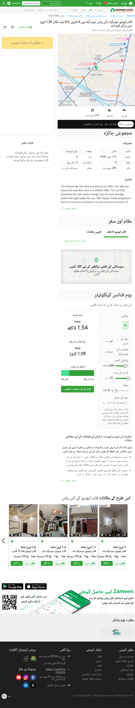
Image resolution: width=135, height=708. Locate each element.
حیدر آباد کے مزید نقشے (74, 241)
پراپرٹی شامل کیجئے (92, 678)
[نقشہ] (19, 535)
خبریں (99, 661)
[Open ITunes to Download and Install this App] (35, 589)
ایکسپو (98, 670)
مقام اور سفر (111, 124)
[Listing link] (23, 536)
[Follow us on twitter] (32, 688)
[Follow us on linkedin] (25, 688)
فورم (99, 665)
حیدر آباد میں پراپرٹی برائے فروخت (31, 153)
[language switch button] (16, 3)
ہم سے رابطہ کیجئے (124, 661)
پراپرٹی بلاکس (111, 3)
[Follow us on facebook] (32, 680)
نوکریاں (129, 665)
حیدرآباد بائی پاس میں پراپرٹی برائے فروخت (27, 156)
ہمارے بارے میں (126, 656)
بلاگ (99, 656)
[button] (108, 341)
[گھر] (131, 3)
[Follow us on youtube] (17, 680)
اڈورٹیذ (129, 674)
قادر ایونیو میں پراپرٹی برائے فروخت (30, 160)
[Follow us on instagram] (25, 680)
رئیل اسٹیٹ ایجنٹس (92, 674)
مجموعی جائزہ (126, 124)
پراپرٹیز (124, 3)
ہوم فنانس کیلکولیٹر (93, 124)
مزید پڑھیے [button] (70, 208)
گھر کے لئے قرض (24, 27)
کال (15, 563)
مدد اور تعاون (126, 670)
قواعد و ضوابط (125, 678)
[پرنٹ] (12, 27)
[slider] (125, 366)
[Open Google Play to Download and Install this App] (12, 589)
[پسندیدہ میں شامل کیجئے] (12, 535)
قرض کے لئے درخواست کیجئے (78, 389)
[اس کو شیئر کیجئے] (16, 535)
